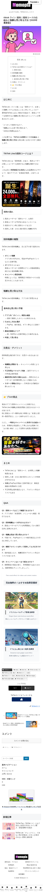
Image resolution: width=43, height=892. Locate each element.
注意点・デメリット (18, 82)
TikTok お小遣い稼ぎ (10, 673)
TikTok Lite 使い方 (35, 670)
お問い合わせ (7, 774)
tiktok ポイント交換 (24, 673)
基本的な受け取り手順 (21, 79)
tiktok (16, 670)
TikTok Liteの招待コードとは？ (22, 67)
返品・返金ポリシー (11, 868)
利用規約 (11, 865)
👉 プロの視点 (17, 85)
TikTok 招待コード (22, 679)
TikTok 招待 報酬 (8, 679)
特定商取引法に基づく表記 (32, 868)
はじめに (15, 64)
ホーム (4, 768)
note (3, 785)
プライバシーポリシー (32, 871)
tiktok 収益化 (31, 676)
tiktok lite (24, 670)
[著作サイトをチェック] (21, 699)
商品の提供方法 (32, 865)
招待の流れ (17, 70)
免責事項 (11, 871)
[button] (28, 688)
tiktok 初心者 (21, 676)
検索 (26, 758)
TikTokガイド (8, 670)
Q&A (13, 91)
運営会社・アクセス (11, 862)
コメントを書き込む (21, 741)
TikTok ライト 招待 (9, 676)
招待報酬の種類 (17, 73)
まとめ (14, 88)
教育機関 (21, 874)
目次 (18, 60)
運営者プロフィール (31, 862)
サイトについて (8, 771)
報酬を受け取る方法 (18, 76)
